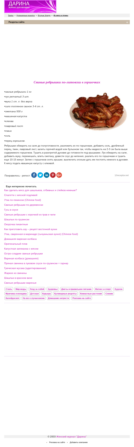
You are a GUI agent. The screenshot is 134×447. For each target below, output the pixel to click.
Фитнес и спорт (103, 289)
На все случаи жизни (33, 298)
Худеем (118, 289)
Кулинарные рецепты (26, 15)
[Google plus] (59, 177)
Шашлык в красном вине (18, 277)
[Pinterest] (53, 177)
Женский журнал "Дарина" (71, 436)
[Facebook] (34, 177)
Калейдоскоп (12, 298)
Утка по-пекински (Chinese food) (22, 200)
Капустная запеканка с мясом (21, 248)
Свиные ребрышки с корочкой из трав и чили (29, 214)
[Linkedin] (46, 177)
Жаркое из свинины (15, 273)
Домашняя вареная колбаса (20, 239)
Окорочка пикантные (16, 224)
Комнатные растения (91, 293)
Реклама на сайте (81, 298)
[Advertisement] (67, 51)
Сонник (109, 293)
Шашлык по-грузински (16, 219)
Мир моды (21, 289)
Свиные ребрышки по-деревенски (23, 204)
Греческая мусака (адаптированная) (25, 268)
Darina (10, 15)
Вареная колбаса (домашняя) (21, 258)
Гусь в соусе (11, 209)
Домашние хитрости (58, 298)
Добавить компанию (79, 442)
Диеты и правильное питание (76, 289)
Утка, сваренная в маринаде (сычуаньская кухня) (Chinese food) (41, 234)
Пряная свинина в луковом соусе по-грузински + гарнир (36, 263)
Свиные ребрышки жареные (20, 282)
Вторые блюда (44, 15)
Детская (34, 293)
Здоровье (53, 289)
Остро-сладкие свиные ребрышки (23, 253)
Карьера (46, 293)
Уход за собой (37, 289)
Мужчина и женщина (16, 293)
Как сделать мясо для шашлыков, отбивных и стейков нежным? (40, 190)
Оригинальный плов (15, 243)
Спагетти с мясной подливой (20, 195)
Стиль (9, 289)
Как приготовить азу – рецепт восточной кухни (30, 229)
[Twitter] (40, 177)
